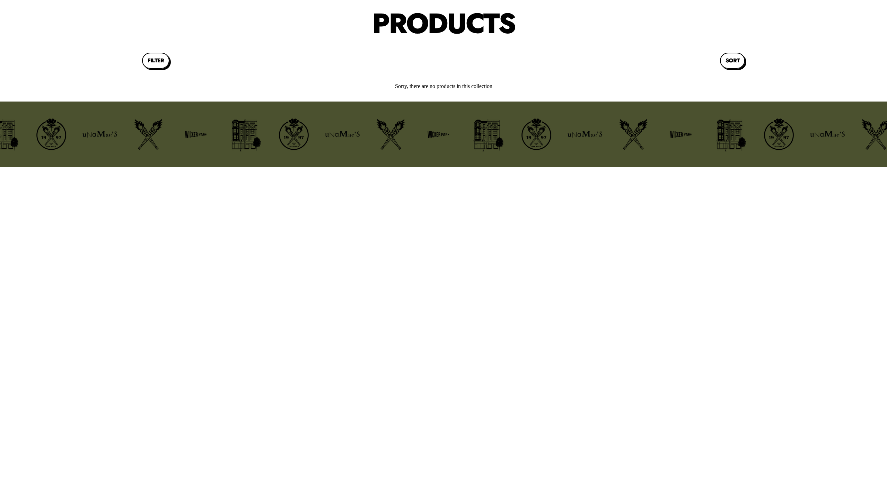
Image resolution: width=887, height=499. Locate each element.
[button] (155, 61)
